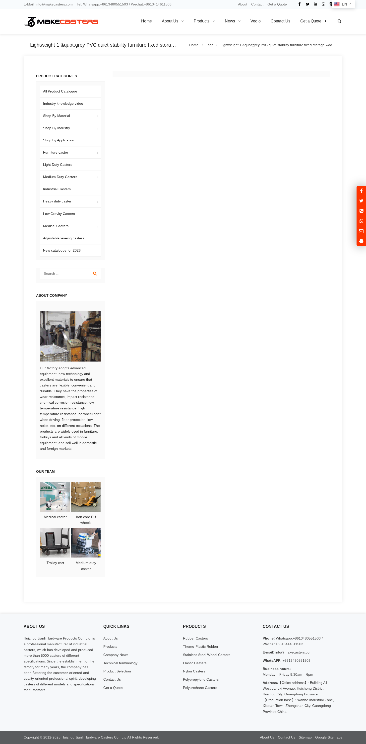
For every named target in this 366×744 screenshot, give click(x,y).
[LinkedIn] (315, 3)
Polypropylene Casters (201, 679)
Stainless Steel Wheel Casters (206, 655)
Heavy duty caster (57, 201)
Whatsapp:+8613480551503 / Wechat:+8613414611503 (127, 4)
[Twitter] (307, 3)
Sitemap (305, 737)
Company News (115, 655)
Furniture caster (55, 152)
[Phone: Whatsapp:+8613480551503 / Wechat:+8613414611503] (361, 211)
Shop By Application (58, 140)
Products (110, 647)
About (242, 4)
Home (146, 21)
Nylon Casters (194, 671)
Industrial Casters (57, 189)
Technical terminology (120, 663)
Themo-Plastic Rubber (200, 647)
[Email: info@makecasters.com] (361, 231)
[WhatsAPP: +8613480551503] (361, 221)
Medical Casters (55, 226)
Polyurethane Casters (200, 688)
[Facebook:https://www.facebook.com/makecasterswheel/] (361, 191)
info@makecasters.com (54, 4)
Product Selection (117, 671)
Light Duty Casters (57, 165)
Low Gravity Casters (59, 214)
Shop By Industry (56, 128)
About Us (110, 638)
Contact (257, 4)
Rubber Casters (195, 638)
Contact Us (112, 679)
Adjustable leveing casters (63, 238)
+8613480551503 (296, 660)
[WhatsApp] (323, 3)
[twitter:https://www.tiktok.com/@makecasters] (361, 201)
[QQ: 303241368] (361, 241)
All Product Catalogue (60, 91)
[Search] (95, 273)
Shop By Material (56, 116)
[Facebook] (300, 3)
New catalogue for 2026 (62, 250)
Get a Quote (277, 4)
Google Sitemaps (328, 737)
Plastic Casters (194, 663)
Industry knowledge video (63, 103)
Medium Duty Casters (60, 177)
